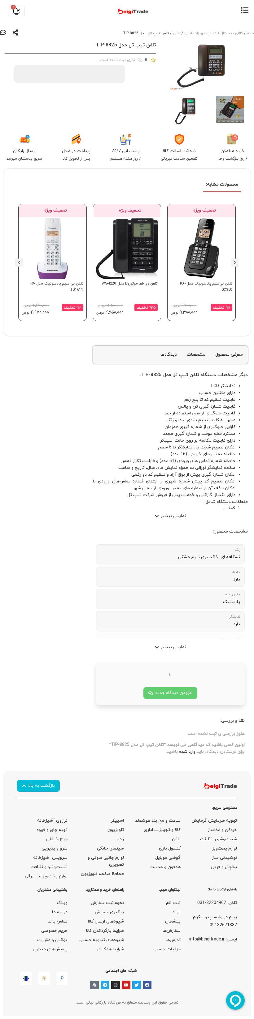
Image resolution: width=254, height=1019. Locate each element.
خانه (250, 33)
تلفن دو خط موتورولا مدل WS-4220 (130, 283)
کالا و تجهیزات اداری (200, 33)
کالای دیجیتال (232, 33)
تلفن (176, 33)
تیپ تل (180, 375)
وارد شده (187, 752)
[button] (235, 263)
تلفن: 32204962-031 (217, 903)
